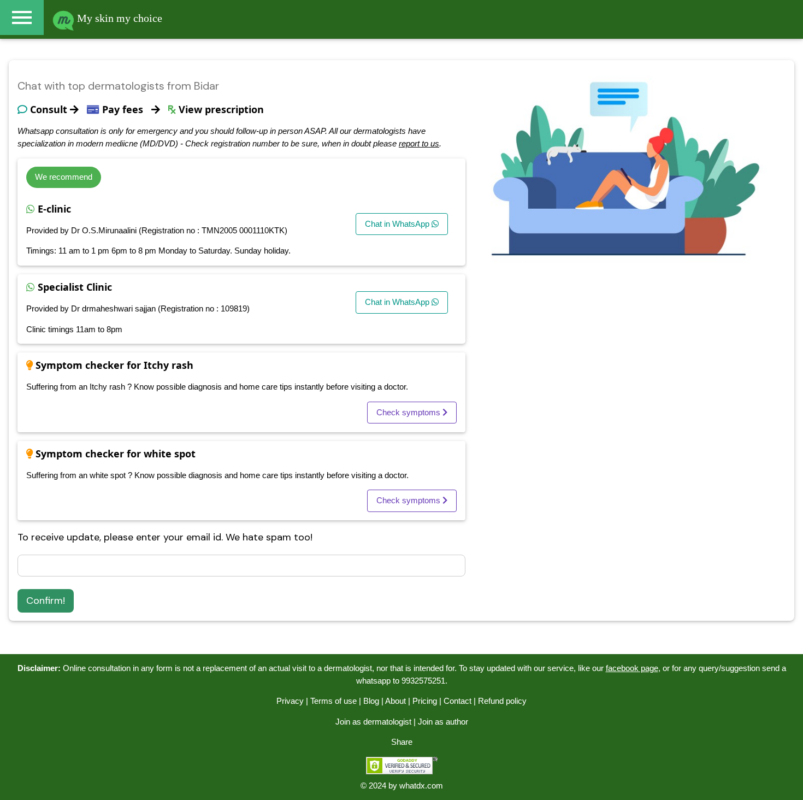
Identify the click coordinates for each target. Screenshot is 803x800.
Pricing (424, 700)
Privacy (290, 700)
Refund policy (502, 700)
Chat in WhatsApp (398, 223)
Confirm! (45, 600)
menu (22, 17)
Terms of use (333, 700)
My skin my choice (118, 18)
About (395, 700)
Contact (457, 700)
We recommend (63, 176)
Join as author (443, 721)
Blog (371, 700)
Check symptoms (409, 412)
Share (401, 741)
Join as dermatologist (373, 721)
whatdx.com (421, 785)
